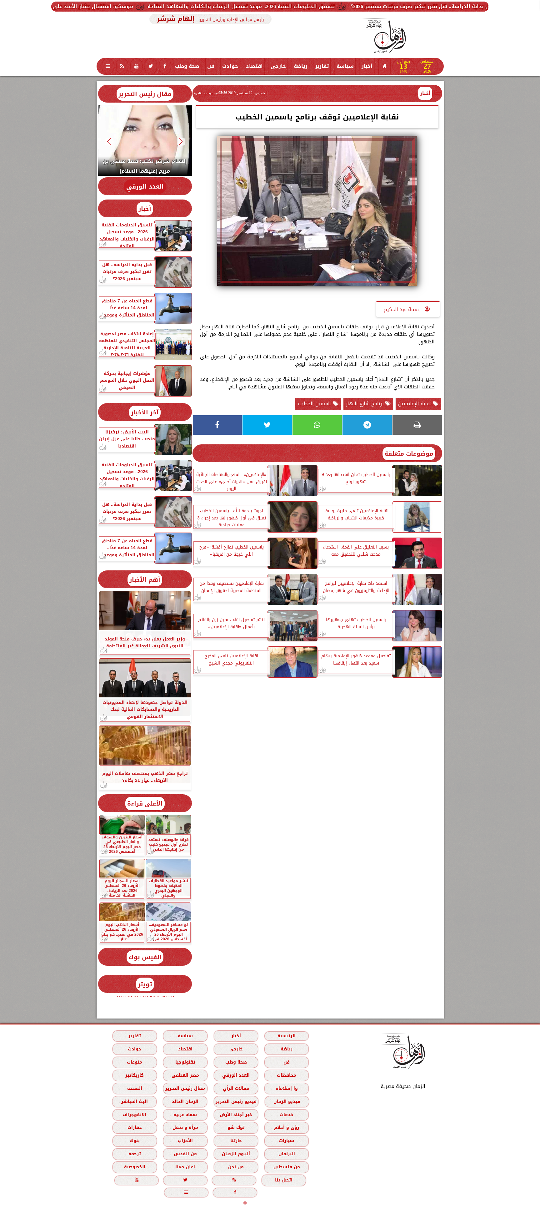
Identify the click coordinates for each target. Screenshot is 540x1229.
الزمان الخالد (185, 1101)
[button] (181, 141)
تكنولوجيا (185, 1062)
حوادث (230, 66)
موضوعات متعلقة (408, 453)
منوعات (134, 1062)
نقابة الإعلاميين (415, 403)
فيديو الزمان (286, 1101)
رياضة (300, 66)
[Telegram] (367, 425)
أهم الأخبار (144, 579)
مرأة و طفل (185, 1127)
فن (210, 66)
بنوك (134, 1140)
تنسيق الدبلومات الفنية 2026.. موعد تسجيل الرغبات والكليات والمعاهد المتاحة (350, 6)
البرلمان (286, 1154)
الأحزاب (185, 1140)
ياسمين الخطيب (315, 403)
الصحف (134, 1088)
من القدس (185, 1154)
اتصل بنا (283, 1180)
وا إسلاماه (286, 1088)
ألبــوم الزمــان (236, 1154)
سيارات (286, 1140)
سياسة (345, 66)
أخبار (367, 66)
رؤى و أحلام (286, 1127)
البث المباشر (134, 1101)
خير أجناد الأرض (236, 1114)
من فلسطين (286, 1167)
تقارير (322, 66)
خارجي (278, 66)
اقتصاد (254, 66)
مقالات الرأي (235, 1088)
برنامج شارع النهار (365, 403)
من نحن (236, 1167)
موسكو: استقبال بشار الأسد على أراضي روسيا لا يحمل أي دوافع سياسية (153, 6)
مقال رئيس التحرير (145, 94)
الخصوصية (134, 1167)
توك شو (235, 1127)
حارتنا (236, 1140)
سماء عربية (185, 1114)
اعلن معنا (185, 1167)
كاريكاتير (134, 1075)
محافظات (286, 1075)
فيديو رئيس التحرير (235, 1101)
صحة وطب (187, 66)
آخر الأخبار (145, 412)
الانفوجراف (134, 1114)
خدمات (286, 1114)
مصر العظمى (185, 1075)
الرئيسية (287, 1036)
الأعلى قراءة (145, 803)
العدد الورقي (145, 186)
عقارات (134, 1127)
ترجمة (134, 1154)
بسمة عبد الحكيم (403, 309)
